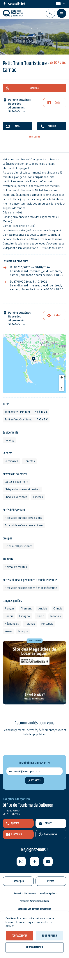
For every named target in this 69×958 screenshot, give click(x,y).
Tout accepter (19, 935)
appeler (52, 126)
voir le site (34, 137)
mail (17, 126)
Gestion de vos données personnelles (34, 909)
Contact (48, 823)
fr (57, 4)
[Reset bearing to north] (61, 388)
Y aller (57, 315)
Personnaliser (34, 947)
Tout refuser (49, 935)
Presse (50, 881)
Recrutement (30, 893)
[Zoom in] (61, 377)
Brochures (16, 834)
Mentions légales (47, 893)
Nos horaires (50, 834)
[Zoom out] (61, 383)
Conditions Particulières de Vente (34, 901)
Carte (57, 102)
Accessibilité (14, 4)
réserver (34, 88)
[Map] (34, 363)
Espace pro (18, 881)
